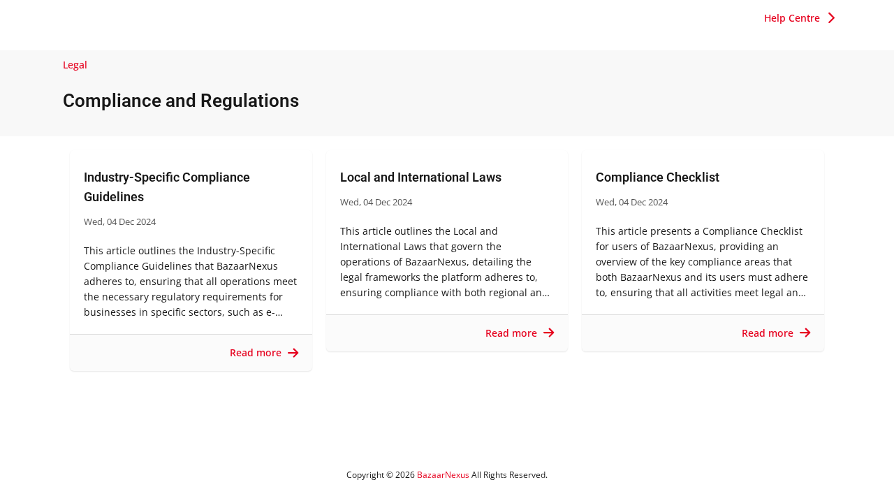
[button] (799, 18)
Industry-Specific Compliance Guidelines (167, 187)
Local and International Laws (420, 177)
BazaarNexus (443, 475)
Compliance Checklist (657, 177)
